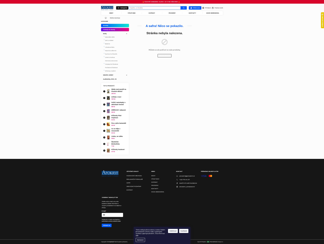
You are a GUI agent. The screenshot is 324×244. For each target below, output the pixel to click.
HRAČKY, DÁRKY (108, 75)
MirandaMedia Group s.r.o (216, 241)
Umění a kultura (110, 57)
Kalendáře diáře (110, 37)
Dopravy (152, 13)
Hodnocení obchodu (134, 176)
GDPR (128, 183)
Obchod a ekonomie (111, 61)
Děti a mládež (109, 40)
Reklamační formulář (134, 179)
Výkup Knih (131, 13)
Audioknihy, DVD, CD (110, 79)
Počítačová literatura (111, 67)
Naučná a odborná (110, 50)
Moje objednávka (212, 13)
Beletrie (107, 44)
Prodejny (172, 13)
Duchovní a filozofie (111, 54)
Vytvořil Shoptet (201, 241)
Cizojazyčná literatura (111, 64)
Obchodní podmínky (133, 186)
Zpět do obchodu (164, 55)
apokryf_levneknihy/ (187, 187)
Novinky (105, 25)
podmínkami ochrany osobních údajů (111, 221)
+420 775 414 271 (184, 179)
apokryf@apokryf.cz (187, 176)
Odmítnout (173, 231)
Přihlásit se (106, 225)
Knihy (111, 13)
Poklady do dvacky (109, 29)
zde (137, 235)
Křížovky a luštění (110, 71)
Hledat (184, 8)
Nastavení (140, 240)
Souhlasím (183, 231)
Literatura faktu (109, 47)
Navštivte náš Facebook (188, 183)
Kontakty (192, 13)
